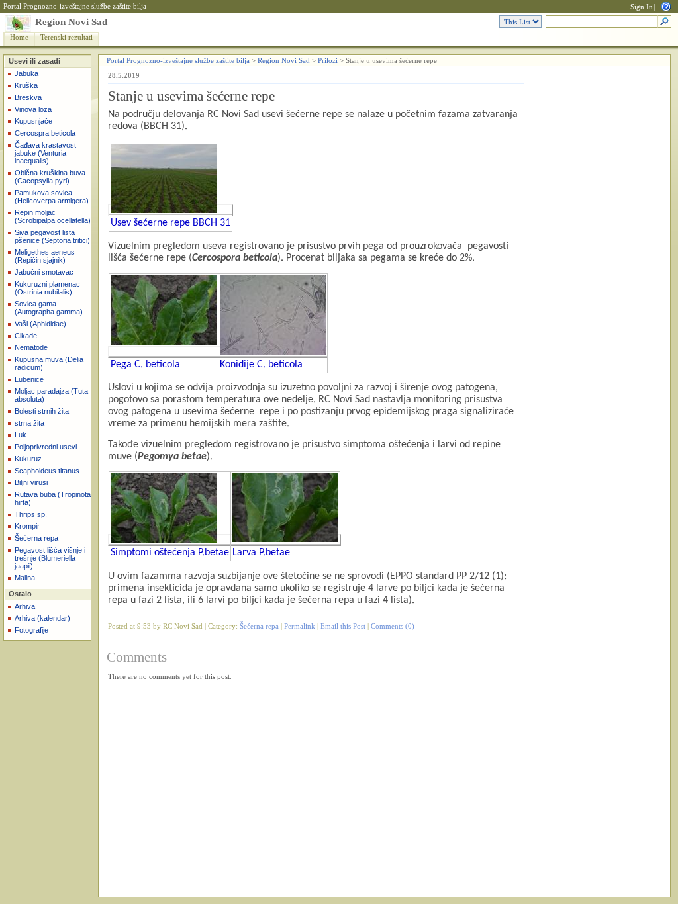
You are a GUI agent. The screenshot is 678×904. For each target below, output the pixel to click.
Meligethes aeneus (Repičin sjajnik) (45, 256)
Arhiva (25, 606)
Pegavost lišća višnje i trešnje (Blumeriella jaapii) (50, 558)
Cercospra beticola (45, 133)
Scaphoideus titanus (47, 471)
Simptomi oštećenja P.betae (170, 552)
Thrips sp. (31, 514)
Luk (20, 435)
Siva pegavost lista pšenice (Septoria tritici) (52, 236)
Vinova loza (33, 109)
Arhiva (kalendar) (42, 618)
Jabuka (26, 73)
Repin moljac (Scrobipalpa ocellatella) (53, 216)
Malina (25, 578)
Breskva (28, 97)
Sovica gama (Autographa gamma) (49, 308)
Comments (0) (392, 626)
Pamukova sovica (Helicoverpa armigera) (52, 196)
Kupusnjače (33, 121)
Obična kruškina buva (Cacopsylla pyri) (50, 177)
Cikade (26, 335)
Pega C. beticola (145, 364)
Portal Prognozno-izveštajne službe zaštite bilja (74, 6)
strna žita (29, 423)
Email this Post (342, 626)
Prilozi (328, 60)
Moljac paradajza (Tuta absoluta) (51, 395)
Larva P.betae (261, 552)
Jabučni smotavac (44, 272)
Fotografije (31, 630)
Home (19, 37)
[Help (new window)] (666, 5)
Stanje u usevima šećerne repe (191, 96)
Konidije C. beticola (261, 364)
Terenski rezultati (66, 37)
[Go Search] (664, 22)
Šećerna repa (36, 538)
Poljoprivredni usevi (46, 447)
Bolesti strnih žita (42, 411)
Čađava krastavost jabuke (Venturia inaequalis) (45, 153)
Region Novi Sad (71, 22)
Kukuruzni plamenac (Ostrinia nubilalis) (47, 288)
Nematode (31, 347)
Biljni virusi (31, 482)
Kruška (26, 85)
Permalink (299, 626)
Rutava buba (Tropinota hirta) (53, 498)
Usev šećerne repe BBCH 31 (170, 223)
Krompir (27, 526)
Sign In (641, 7)
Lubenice (29, 379)
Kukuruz (28, 459)
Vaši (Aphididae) (40, 324)
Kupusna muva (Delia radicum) (49, 363)
